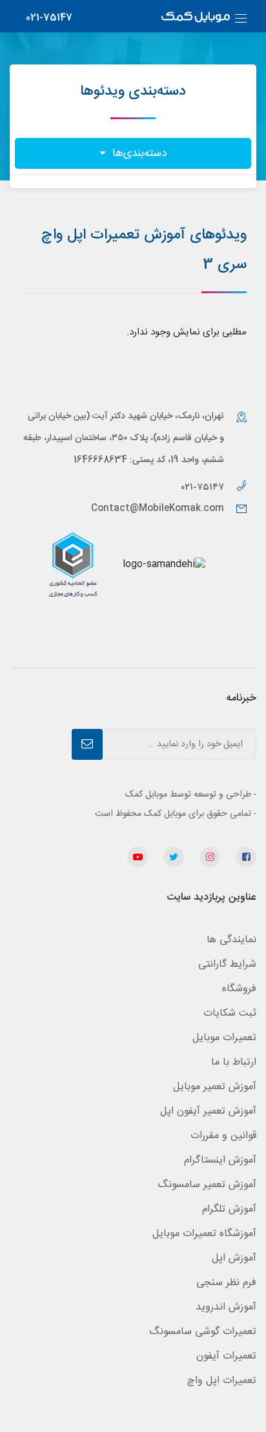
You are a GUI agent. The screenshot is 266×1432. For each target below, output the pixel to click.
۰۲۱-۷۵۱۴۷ (203, 487)
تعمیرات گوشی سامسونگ (202, 1331)
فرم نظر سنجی (226, 1283)
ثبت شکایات (229, 1013)
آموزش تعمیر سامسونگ (207, 1185)
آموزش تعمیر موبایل (214, 1087)
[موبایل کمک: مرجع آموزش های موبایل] (195, 18)
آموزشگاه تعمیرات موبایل (204, 1234)
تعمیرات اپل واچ (221, 1380)
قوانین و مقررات (223, 1136)
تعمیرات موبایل (224, 1038)
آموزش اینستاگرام (220, 1160)
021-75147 (49, 18)
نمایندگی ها (231, 940)
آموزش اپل (234, 1258)
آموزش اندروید (226, 1307)
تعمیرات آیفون (226, 1356)
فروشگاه (239, 989)
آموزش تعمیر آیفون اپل (208, 1111)
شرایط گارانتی (227, 964)
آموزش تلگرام (229, 1209)
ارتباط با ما (233, 1062)
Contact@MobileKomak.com (157, 508)
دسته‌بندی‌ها (138, 153)
